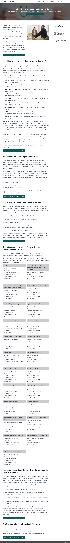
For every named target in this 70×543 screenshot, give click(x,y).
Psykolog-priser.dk (8, 1)
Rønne (31, 482)
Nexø (43, 482)
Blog (58, 542)
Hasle (40, 482)
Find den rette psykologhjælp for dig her (35, 14)
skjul (63, 25)
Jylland (43, 1)
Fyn (47, 1)
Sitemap (61, 542)
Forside (38, 1)
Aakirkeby (35, 482)
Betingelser (65, 542)
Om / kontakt (59, 1)
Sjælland (52, 1)
